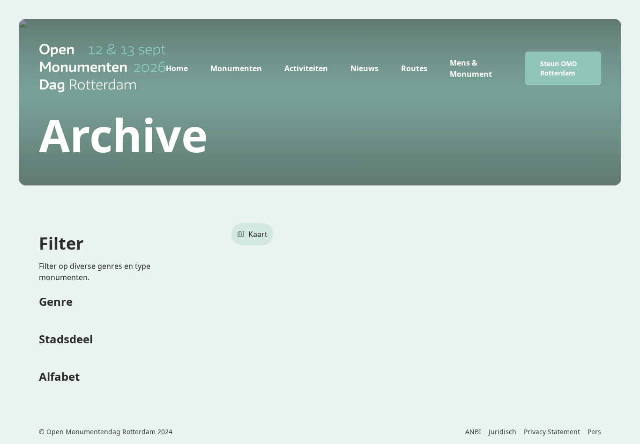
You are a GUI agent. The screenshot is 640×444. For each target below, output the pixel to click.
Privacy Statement (552, 431)
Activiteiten (306, 68)
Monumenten (236, 68)
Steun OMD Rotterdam (558, 68)
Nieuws (364, 68)
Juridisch (502, 431)
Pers (594, 431)
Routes (414, 68)
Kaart (258, 234)
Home (177, 68)
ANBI (473, 431)
